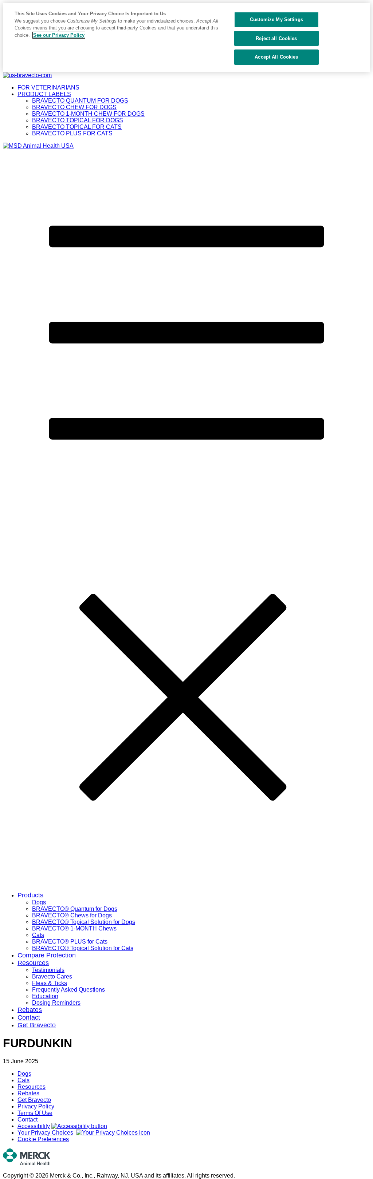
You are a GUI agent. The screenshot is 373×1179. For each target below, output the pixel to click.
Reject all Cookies (276, 38)
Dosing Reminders (56, 1003)
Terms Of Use (34, 1113)
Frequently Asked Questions (68, 990)
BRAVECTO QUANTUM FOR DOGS (80, 101)
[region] (186, 37)
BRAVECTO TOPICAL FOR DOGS (77, 120)
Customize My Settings (276, 19)
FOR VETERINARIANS (48, 87)
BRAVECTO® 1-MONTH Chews (74, 928)
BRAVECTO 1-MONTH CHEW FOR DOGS (88, 114)
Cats (38, 935)
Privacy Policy (35, 1106)
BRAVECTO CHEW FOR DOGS (74, 107)
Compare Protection (46, 955)
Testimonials (48, 970)
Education (45, 996)
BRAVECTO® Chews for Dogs (72, 915)
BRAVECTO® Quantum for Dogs (74, 909)
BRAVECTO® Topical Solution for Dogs (83, 922)
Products (30, 895)
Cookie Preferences (43, 1139)
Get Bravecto (36, 1025)
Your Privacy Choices (45, 1133)
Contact (28, 1017)
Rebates (29, 1009)
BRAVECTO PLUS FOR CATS (72, 133)
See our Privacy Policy (59, 35)
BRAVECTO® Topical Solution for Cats (82, 948)
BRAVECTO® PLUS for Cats (69, 941)
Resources (33, 962)
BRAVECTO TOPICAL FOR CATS (77, 127)
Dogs (39, 902)
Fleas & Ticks (49, 983)
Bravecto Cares (52, 976)
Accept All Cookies (276, 57)
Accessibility (33, 1126)
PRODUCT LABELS (44, 94)
